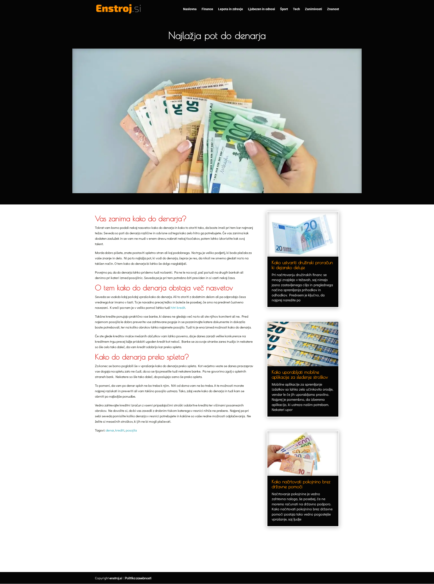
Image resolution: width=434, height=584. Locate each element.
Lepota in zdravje (230, 9)
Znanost (333, 9)
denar (110, 430)
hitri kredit (178, 307)
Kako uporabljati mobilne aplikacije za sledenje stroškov (300, 374)
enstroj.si (115, 578)
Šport (284, 9)
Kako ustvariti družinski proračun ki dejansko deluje (302, 265)
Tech (296, 9)
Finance (207, 9)
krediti (119, 430)
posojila (131, 430)
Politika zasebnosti (138, 578)
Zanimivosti (313, 9)
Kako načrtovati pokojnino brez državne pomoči (301, 484)
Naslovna (190, 9)
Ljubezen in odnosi (261, 9)
